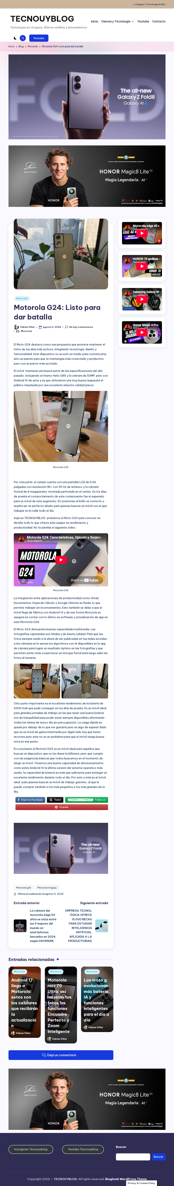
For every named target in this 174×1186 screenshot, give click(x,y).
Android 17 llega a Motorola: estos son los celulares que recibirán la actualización (24, 1002)
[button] (38, 38)
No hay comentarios (81, 327)
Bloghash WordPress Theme (126, 1179)
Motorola (22, 298)
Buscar (121, 1147)
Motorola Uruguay (47, 887)
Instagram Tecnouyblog (30, 1149)
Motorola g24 (23, 887)
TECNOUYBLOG (42, 19)
